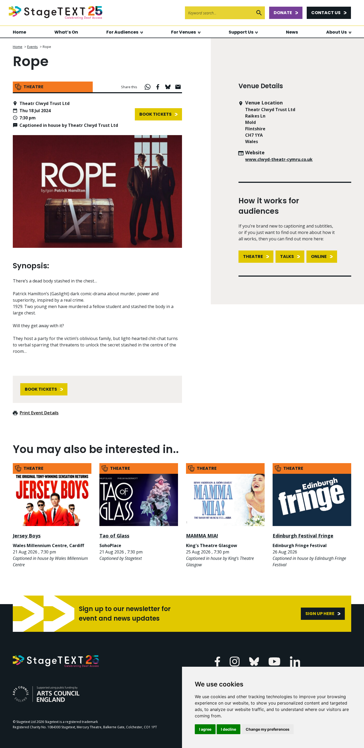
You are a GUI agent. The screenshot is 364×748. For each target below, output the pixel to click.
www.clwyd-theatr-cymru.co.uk (279, 159)
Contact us (326, 13)
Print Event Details (39, 413)
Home (19, 32)
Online (319, 256)
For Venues (183, 32)
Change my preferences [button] (267, 729)
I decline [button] (228, 729)
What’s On (66, 32)
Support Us (241, 32)
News (292, 32)
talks (287, 256)
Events (32, 46)
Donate (283, 13)
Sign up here (319, 613)
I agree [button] (205, 729)
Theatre (253, 256)
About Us (336, 32)
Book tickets (155, 114)
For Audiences (122, 32)
